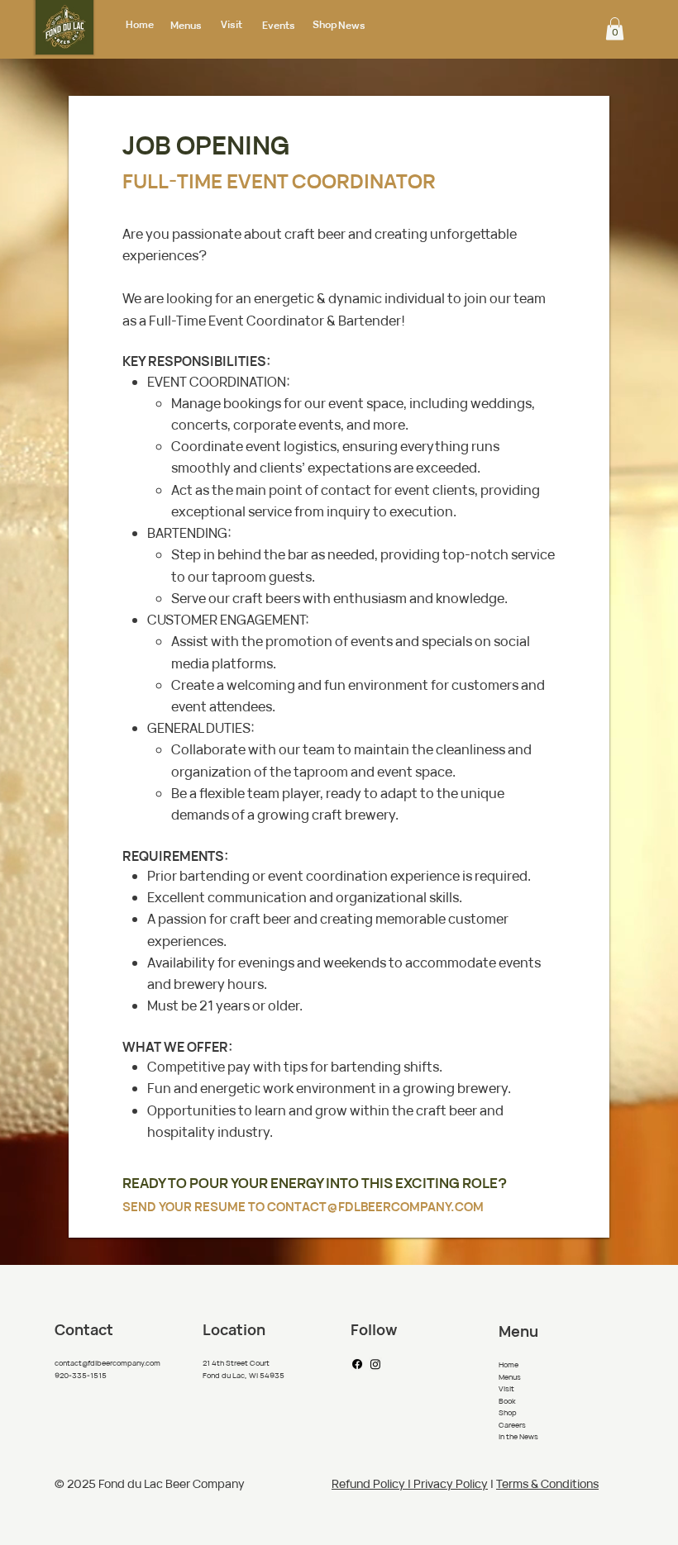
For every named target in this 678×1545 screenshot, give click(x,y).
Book (507, 1400)
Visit (231, 24)
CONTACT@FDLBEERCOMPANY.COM (375, 1206)
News (351, 25)
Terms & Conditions (547, 1483)
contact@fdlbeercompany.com (107, 1362)
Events (278, 25)
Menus (186, 25)
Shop (325, 24)
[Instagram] (375, 1364)
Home (140, 24)
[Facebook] (357, 1364)
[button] (614, 28)
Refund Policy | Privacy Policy (410, 1483)
